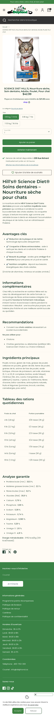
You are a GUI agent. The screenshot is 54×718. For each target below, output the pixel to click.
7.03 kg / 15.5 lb (11, 123)
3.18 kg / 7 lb (27, 117)
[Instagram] (8, 688)
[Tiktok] (12, 688)
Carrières (7, 612)
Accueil (5, 27)
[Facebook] (4, 688)
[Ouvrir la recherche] (4, 20)
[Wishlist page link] (36, 10)
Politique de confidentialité (15, 616)
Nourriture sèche (17, 109)
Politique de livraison (12, 604)
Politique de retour (11, 608)
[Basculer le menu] (3, 9)
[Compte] (42, 8)
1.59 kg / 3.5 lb (11, 117)
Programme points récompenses (18, 600)
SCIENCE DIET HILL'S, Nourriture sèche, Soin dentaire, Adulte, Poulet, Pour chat (27, 31)
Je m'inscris (13, 584)
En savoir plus (33, 705)
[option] (27, 59)
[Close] (43, 694)
